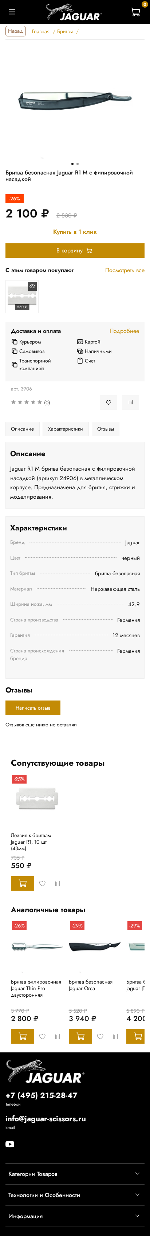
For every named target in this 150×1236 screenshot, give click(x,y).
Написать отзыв (33, 707)
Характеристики (65, 428)
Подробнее (124, 330)
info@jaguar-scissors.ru (45, 1118)
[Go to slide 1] (72, 164)
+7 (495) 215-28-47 (41, 1095)
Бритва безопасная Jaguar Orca (90, 985)
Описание (22, 428)
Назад (15, 31)
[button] (50, 403)
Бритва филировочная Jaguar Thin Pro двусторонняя (36, 988)
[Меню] (12, 12)
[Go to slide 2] (77, 164)
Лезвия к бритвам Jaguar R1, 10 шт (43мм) (31, 842)
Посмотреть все (125, 270)
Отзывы (105, 428)
